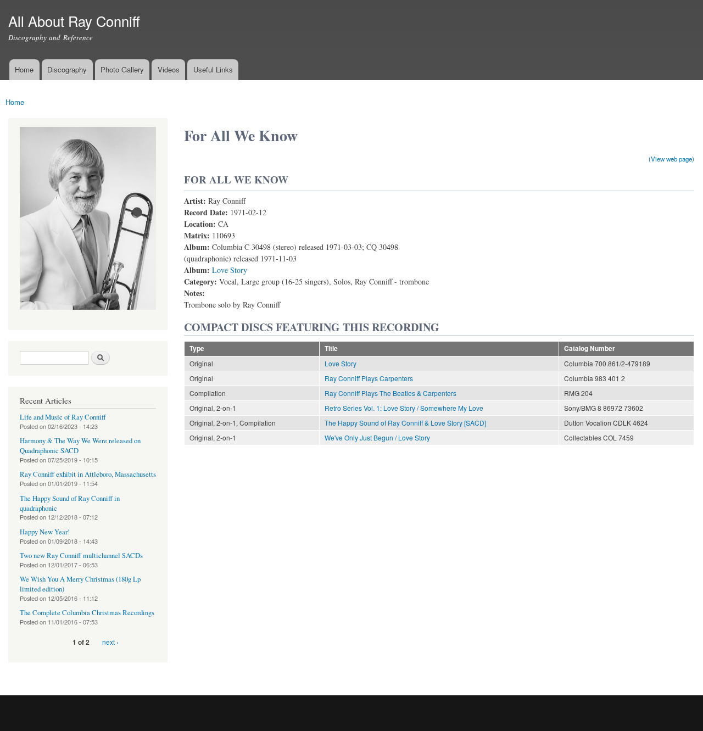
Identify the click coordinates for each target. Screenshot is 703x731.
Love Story (229, 270)
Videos (169, 69)
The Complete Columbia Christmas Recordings (87, 612)
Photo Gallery (122, 69)
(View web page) (671, 158)
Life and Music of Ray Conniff (63, 417)
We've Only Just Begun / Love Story (377, 437)
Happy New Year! (45, 532)
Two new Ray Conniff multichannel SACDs (81, 555)
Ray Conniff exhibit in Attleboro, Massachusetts (88, 474)
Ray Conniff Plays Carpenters (369, 378)
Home (24, 69)
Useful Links (213, 69)
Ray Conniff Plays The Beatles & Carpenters (390, 393)
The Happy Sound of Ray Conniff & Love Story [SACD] (405, 422)
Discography (67, 69)
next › (110, 641)
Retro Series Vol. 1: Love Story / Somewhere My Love (404, 407)
